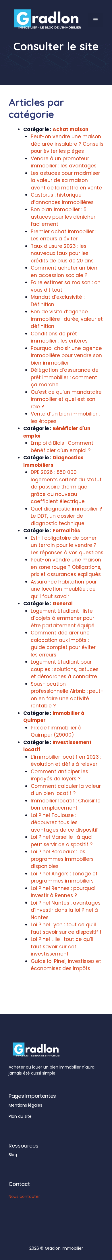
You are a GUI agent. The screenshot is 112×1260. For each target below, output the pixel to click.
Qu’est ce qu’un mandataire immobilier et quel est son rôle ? (66, 399)
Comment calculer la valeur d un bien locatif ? (66, 790)
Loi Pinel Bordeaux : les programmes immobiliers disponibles (62, 859)
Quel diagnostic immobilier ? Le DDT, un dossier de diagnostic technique (66, 516)
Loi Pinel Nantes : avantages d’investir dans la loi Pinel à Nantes (66, 910)
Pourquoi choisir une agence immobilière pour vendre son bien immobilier (66, 355)
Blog (13, 1155)
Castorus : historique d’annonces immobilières (62, 198)
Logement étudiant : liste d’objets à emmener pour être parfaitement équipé (62, 618)
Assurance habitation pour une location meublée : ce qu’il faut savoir (64, 589)
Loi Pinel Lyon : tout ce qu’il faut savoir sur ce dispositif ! (66, 928)
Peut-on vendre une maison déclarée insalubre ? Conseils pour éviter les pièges (67, 144)
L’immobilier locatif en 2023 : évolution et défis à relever (66, 760)
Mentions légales (25, 1105)
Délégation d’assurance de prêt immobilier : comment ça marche (65, 377)
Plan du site (20, 1116)
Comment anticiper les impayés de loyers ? (59, 775)
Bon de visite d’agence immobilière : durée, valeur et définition (67, 319)
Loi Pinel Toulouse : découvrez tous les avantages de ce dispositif (64, 822)
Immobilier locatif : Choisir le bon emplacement (66, 804)
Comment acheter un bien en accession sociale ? (64, 271)
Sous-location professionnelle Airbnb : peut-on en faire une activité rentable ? (67, 695)
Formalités (66, 530)
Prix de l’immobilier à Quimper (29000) (56, 731)
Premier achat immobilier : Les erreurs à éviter (63, 235)
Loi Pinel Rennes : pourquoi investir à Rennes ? (63, 892)
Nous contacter (24, 1196)
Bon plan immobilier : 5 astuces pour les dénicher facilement (63, 217)
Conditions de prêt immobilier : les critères (59, 337)
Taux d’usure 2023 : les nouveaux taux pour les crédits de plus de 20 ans (62, 253)
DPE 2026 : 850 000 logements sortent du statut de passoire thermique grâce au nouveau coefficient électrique (66, 487)
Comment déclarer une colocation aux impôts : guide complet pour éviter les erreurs (63, 643)
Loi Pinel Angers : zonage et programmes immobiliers (64, 877)
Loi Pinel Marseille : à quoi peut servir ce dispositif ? (61, 841)
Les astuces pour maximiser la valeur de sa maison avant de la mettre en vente (66, 180)
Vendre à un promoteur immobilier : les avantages (63, 162)
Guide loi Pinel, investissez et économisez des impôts (66, 965)
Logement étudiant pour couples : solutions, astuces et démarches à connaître (65, 669)
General (63, 603)
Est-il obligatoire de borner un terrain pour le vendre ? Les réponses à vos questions (67, 545)
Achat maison (70, 129)
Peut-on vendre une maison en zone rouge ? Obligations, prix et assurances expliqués (66, 567)
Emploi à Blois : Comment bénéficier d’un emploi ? (62, 447)
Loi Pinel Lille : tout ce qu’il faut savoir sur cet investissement (62, 946)
